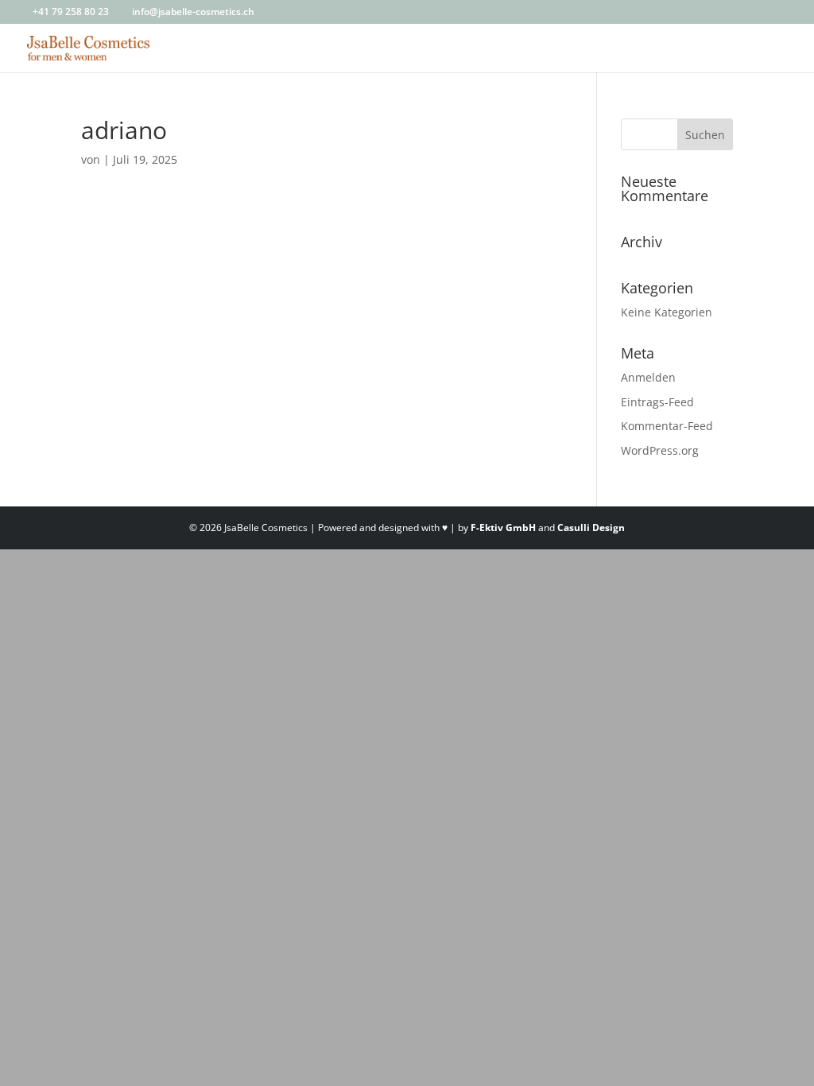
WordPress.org (660, 450)
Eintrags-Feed (657, 401)
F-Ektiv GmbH (503, 527)
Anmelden (648, 377)
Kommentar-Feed (667, 425)
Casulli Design (591, 527)
